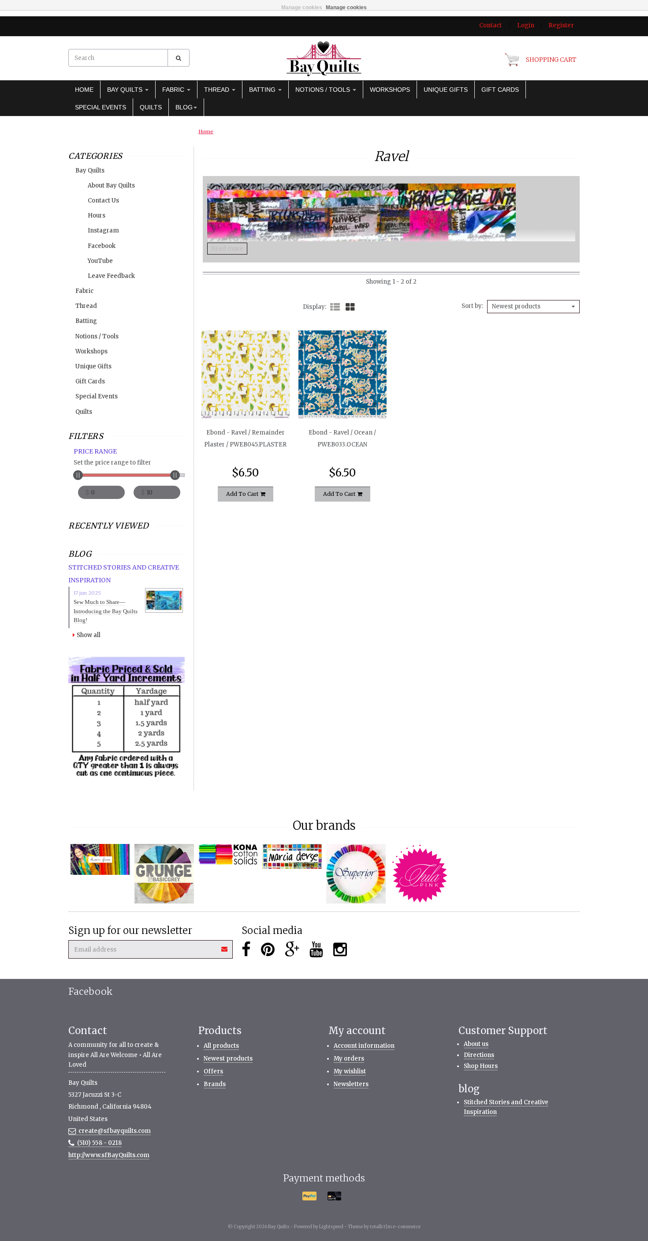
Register (561, 25)
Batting (263, 89)
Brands (215, 1084)
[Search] (179, 58)
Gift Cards (500, 89)
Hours (96, 215)
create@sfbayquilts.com (114, 1131)
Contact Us (103, 200)
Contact (490, 25)
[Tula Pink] (420, 874)
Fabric (174, 89)
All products (221, 1046)
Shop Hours (481, 1066)
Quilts (151, 107)
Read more (227, 248)
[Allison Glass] (100, 859)
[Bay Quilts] (324, 58)
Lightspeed (331, 1227)
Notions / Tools (323, 89)
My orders (349, 1058)
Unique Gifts (446, 89)
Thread (217, 89)
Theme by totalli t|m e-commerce (384, 1227)
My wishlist (350, 1071)
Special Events (100, 107)
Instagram (103, 230)
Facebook (101, 246)
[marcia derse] (292, 856)
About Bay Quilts (111, 185)
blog (184, 107)
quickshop (245, 400)
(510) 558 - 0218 (99, 1143)
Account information (364, 1046)
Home (84, 89)
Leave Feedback (111, 276)
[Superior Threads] (356, 874)
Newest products (228, 1058)
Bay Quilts (125, 89)
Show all (89, 635)
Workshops (390, 89)
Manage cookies (301, 7)
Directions (479, 1055)
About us (476, 1044)
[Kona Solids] (228, 854)
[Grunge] (164, 874)
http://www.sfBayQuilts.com (108, 1155)
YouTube (100, 261)
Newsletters (351, 1084)
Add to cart (243, 494)
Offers (213, 1071)
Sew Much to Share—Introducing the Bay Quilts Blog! (106, 611)
